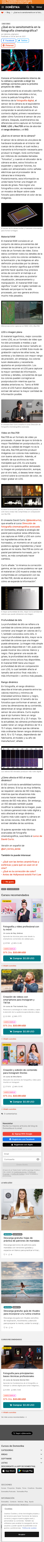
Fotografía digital (13, 889)
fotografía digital (25, 100)
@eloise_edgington (11, 34)
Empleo (18, 1488)
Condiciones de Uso (20, 1172)
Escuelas (39, 1488)
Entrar (39, 7)
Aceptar (21, 1534)
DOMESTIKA (12, 7)
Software (6, 1458)
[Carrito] (33, 7)
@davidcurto (33, 520)
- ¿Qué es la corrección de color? (18, 871)
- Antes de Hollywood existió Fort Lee (21, 874)
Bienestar (16, 1307)
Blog (8, 12)
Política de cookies (29, 1528)
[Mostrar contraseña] (38, 1159)
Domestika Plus (22, 1491)
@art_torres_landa (10, 849)
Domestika (5, 1502)
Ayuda (31, 1502)
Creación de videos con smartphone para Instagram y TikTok (18, 1000)
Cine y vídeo (6, 23)
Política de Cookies (18, 1174)
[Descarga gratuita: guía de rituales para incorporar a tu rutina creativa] (22, 1282)
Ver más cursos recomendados (14, 1417)
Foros (24, 1488)
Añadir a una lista (9, 966)
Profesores (24, 1505)
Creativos (31, 1488)
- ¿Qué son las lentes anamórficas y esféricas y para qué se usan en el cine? (20, 864)
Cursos (3, 1488)
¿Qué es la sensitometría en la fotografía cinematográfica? (20, 28)
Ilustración (17, 1234)
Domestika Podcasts (8, 1491)
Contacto (13, 1502)
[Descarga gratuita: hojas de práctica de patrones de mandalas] (22, 1209)
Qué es (4, 889)
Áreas (4, 1454)
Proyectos (11, 1488)
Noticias (20, 1502)
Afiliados (4, 1505)
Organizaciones (14, 1505)
